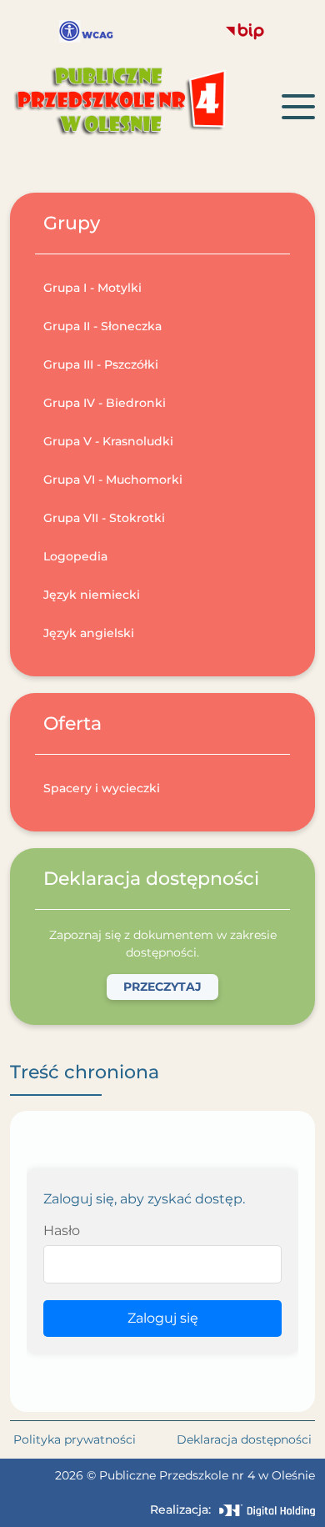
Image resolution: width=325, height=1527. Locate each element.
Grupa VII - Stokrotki (104, 517)
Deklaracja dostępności (244, 1439)
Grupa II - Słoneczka (102, 326)
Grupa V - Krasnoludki (108, 441)
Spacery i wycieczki (101, 788)
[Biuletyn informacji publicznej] (245, 32)
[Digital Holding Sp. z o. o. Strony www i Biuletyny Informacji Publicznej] (267, 1510)
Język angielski (88, 632)
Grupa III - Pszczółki (100, 364)
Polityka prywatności (74, 1439)
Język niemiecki (91, 594)
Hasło (61, 1230)
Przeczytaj (162, 986)
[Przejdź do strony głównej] (146, 107)
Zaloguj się (163, 1318)
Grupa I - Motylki (92, 287)
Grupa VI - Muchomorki (112, 479)
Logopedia (75, 556)
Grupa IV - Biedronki (104, 402)
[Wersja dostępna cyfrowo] (86, 31)
